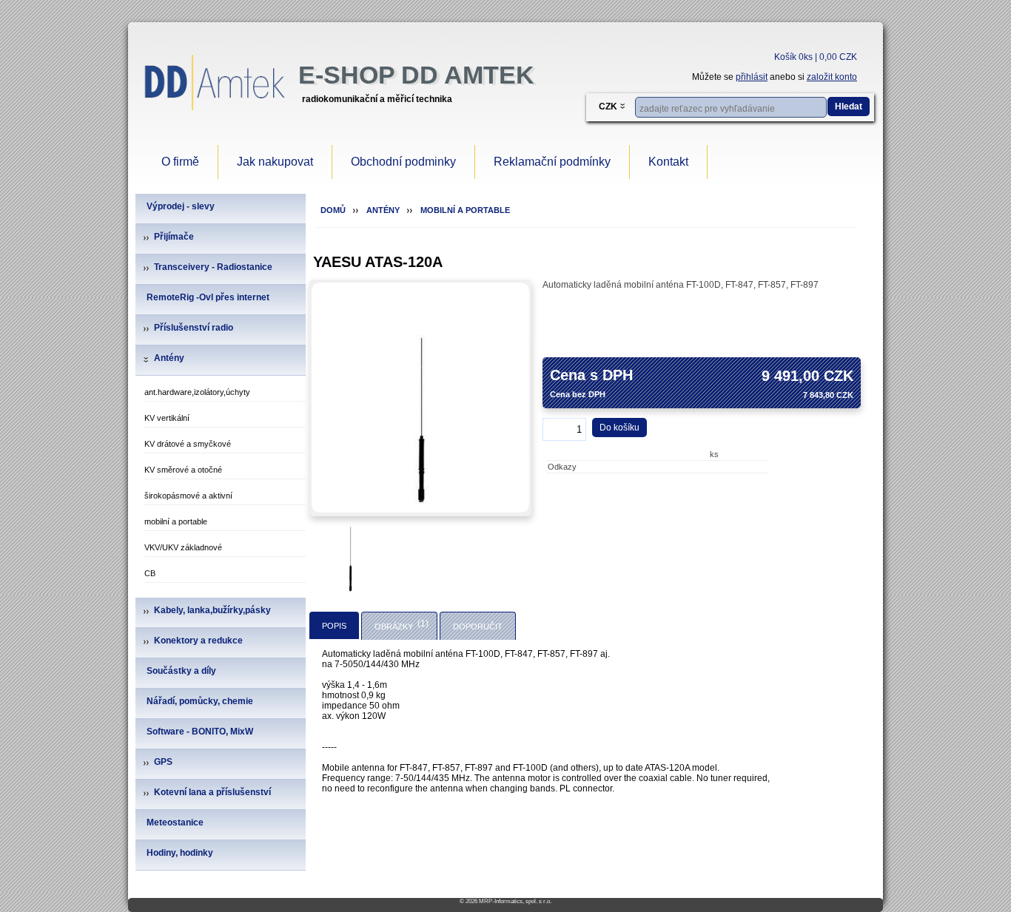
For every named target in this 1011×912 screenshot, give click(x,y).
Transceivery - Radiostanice (213, 267)
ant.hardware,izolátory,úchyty (197, 392)
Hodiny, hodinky (180, 853)
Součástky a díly (181, 671)
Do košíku (619, 427)
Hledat (848, 106)
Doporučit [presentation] (478, 626)
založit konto (832, 77)
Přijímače (174, 237)
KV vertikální (166, 417)
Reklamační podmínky (552, 161)
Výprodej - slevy (181, 206)
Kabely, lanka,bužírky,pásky (212, 610)
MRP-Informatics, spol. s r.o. (515, 901)
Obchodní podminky (403, 161)
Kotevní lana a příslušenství (212, 792)
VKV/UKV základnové (183, 547)
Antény (169, 358)
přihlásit (752, 77)
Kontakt (668, 161)
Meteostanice (175, 822)
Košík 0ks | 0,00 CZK (815, 57)
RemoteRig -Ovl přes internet (208, 297)
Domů (333, 210)
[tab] (334, 625)
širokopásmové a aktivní (188, 495)
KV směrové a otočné (183, 469)
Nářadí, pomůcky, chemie (200, 701)
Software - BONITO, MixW (200, 731)
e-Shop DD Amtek (416, 75)
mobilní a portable (175, 521)
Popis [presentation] (334, 625)
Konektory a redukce (198, 640)
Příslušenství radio (193, 327)
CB (149, 573)
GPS (163, 762)
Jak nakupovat (275, 161)
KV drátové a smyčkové (187, 443)
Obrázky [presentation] (393, 626)
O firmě (180, 161)
